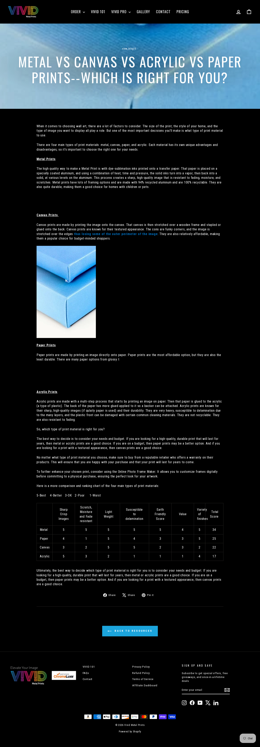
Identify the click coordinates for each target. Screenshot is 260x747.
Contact (88, 679)
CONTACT (163, 11)
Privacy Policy (141, 666)
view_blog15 (129, 48)
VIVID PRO (119, 11)
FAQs (86, 673)
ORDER (76, 11)
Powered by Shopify (130, 731)
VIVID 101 (98, 11)
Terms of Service (143, 679)
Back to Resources (133, 631)
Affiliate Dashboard (144, 685)
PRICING (183, 11)
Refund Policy (141, 673)
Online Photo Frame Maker (136, 472)
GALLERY (143, 11)
